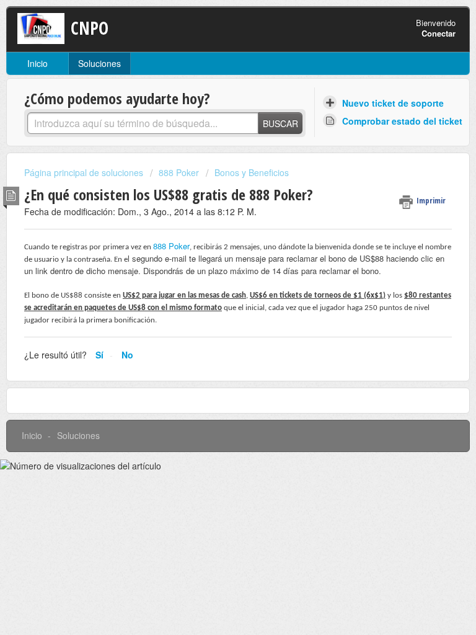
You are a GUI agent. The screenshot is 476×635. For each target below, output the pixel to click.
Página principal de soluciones (85, 172)
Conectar (438, 33)
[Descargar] (215, 308)
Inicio (37, 63)
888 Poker (179, 172)
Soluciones (99, 63)
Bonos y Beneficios (251, 172)
